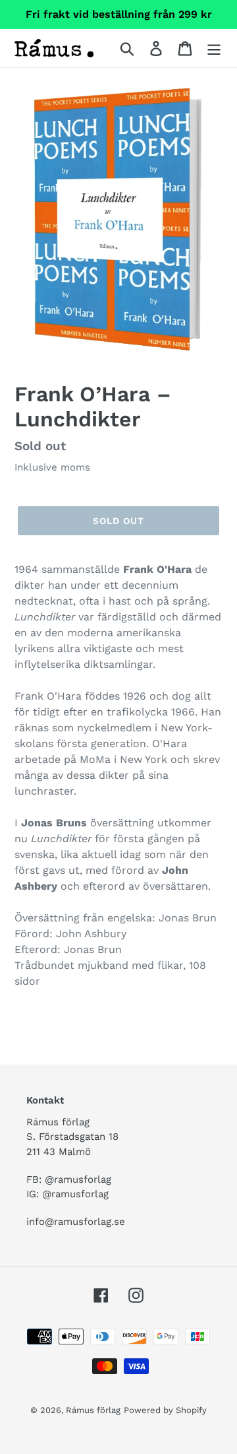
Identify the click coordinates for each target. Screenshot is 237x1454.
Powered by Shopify (165, 1410)
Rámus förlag (93, 1410)
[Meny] (213, 48)
